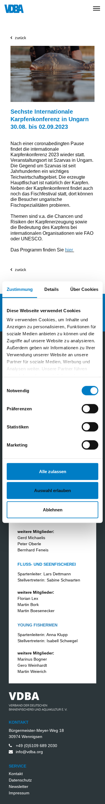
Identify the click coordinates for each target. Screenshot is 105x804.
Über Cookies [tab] (84, 288)
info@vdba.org (29, 751)
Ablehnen (52, 509)
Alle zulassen (52, 471)
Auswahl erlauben (52, 490)
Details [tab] (51, 288)
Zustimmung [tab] (20, 288)
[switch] (83, 408)
